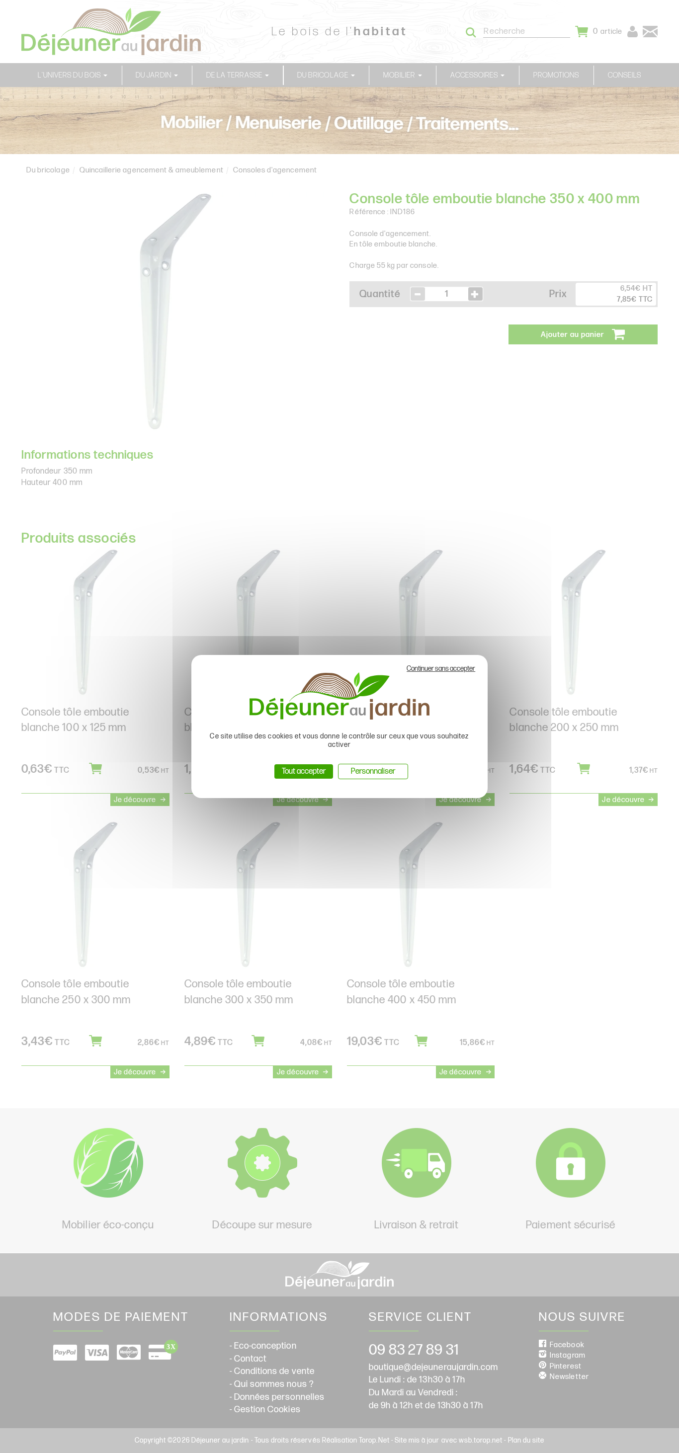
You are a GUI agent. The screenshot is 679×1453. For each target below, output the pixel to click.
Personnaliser (373, 771)
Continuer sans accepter (441, 668)
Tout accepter (304, 771)
